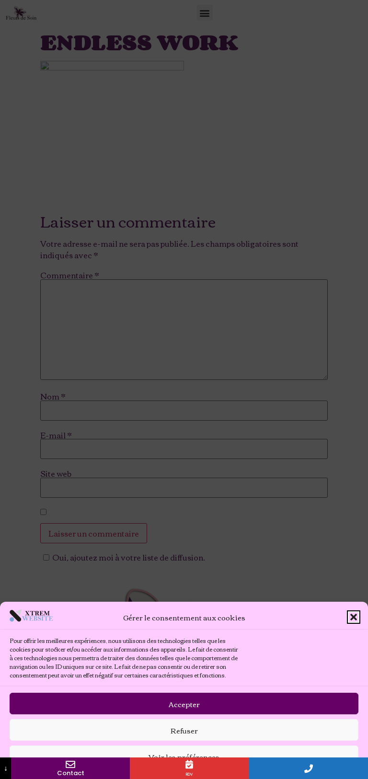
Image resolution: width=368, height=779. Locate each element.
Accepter (184, 703)
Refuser (184, 730)
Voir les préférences (184, 756)
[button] (353, 617)
